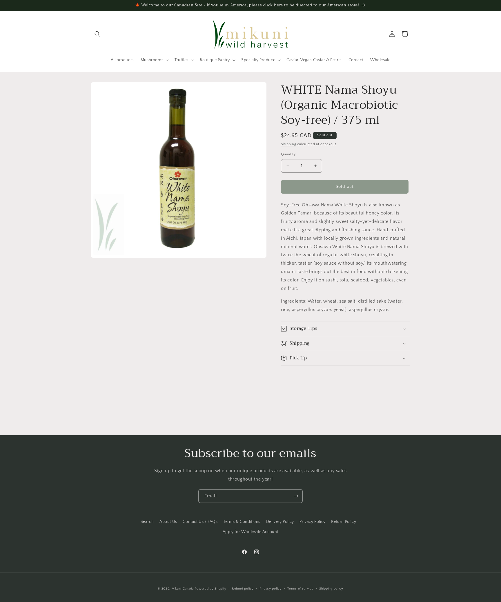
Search (147, 521)
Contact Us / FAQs (200, 521)
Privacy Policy (312, 521)
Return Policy (343, 521)
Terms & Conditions (241, 521)
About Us (168, 521)
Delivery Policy (280, 521)
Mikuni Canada (183, 588)
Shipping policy (331, 588)
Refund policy (243, 588)
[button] (97, 34)
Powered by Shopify (210, 588)
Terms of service (300, 588)
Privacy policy (270, 588)
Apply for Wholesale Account (250, 532)
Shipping (288, 144)
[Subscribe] (296, 496)
